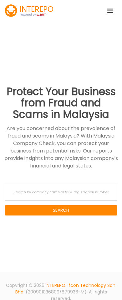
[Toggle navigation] (110, 11)
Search (61, 210)
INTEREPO (55, 285)
